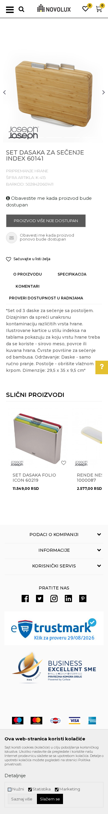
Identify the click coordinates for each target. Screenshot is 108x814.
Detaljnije (15, 775)
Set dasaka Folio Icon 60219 (34, 478)
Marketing (69, 789)
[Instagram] (54, 598)
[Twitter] (39, 598)
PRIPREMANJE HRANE (27, 170)
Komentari (28, 286)
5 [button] (85, 140)
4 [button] (67, 140)
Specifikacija (72, 274)
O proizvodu (27, 274)
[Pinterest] (82, 598)
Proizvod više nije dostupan (46, 220)
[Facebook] (25, 598)
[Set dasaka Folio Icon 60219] (38, 438)
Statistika (41, 789)
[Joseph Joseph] (24, 132)
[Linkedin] (68, 598)
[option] (54, 92)
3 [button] (49, 140)
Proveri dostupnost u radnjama (46, 298)
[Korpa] (99, 10)
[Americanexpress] (92, 720)
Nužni (18, 789)
